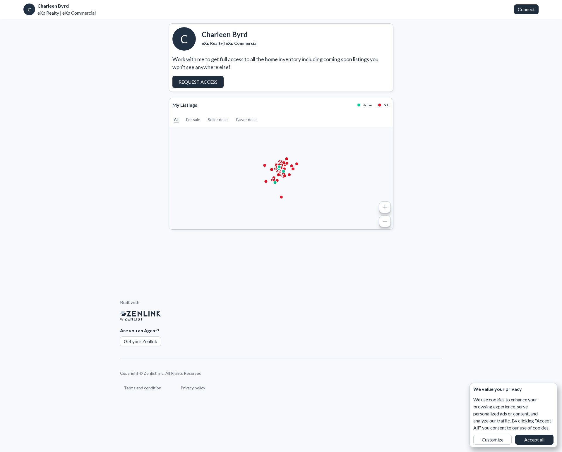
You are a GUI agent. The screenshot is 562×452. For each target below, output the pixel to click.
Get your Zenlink (140, 341)
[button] (176, 119)
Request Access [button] (198, 82)
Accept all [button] (534, 439)
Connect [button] (526, 9)
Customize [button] (492, 439)
